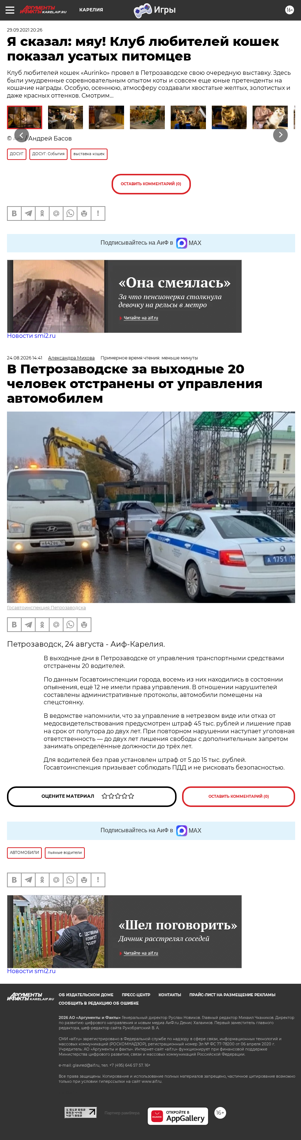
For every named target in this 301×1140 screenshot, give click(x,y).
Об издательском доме (86, 995)
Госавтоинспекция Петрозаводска (46, 607)
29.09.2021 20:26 (24, 30)
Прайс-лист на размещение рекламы (232, 995)
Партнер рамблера (122, 1113)
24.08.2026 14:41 (24, 358)
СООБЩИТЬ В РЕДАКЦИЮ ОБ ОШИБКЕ (99, 1003)
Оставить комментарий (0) (151, 184)
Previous (21, 135)
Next (281, 135)
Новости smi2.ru (31, 335)
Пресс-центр (136, 995)
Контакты (170, 995)
